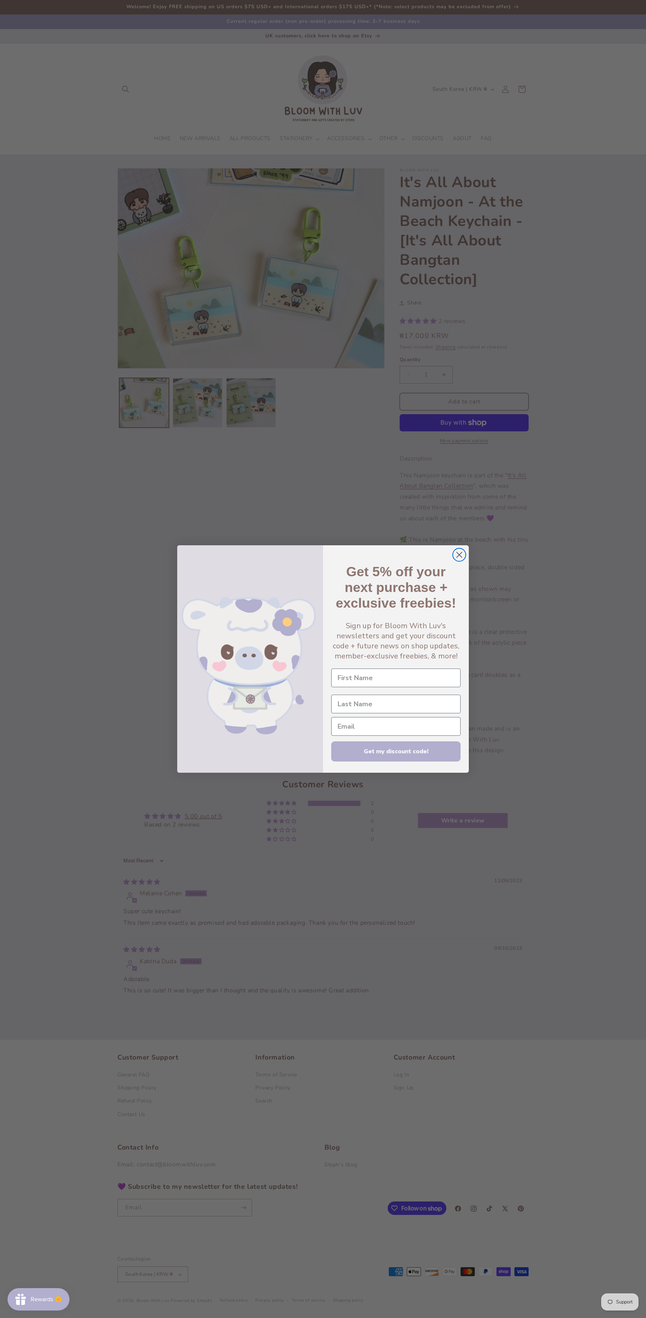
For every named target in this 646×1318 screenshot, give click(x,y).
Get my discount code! (396, 751)
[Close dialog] (459, 554)
